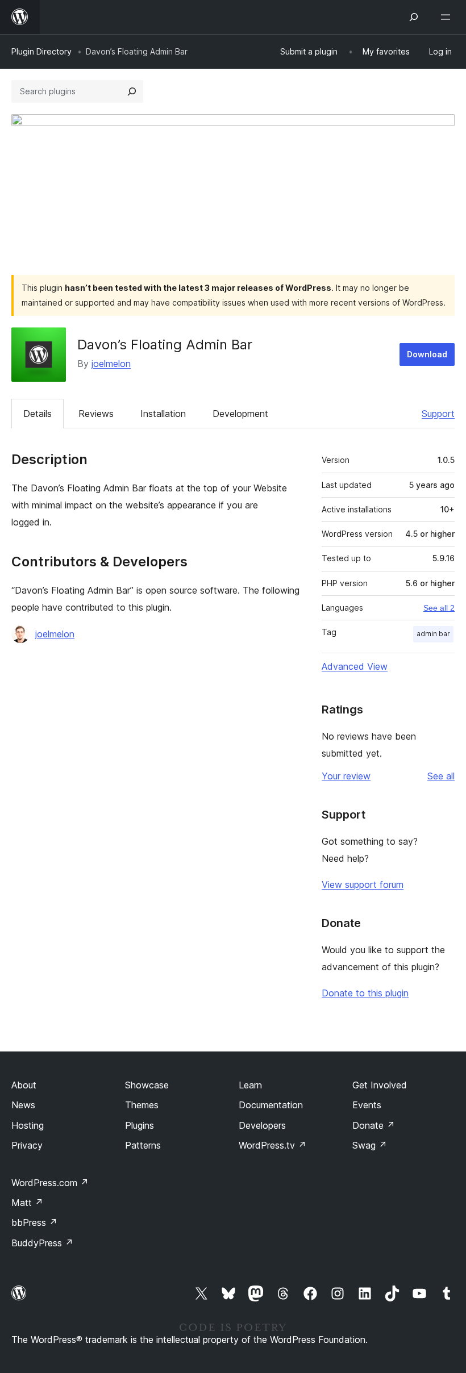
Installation (163, 413)
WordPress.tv (272, 1145)
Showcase (147, 1085)
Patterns (143, 1145)
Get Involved (379, 1085)
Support (438, 413)
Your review (346, 776)
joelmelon (111, 363)
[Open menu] (448, 17)
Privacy (27, 1145)
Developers (262, 1125)
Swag (369, 1145)
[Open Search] (414, 17)
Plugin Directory (41, 51)
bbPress (34, 1222)
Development (240, 413)
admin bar (433, 633)
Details (37, 413)
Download (427, 354)
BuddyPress (42, 1243)
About (23, 1085)
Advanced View (355, 666)
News (23, 1105)
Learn (250, 1085)
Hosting (27, 1125)
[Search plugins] (131, 91)
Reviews (96, 413)
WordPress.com (50, 1182)
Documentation (271, 1105)
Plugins (139, 1125)
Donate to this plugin (365, 993)
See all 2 (439, 607)
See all (441, 776)
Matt (27, 1202)
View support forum (362, 884)
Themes (142, 1105)
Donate (373, 1125)
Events (366, 1105)
